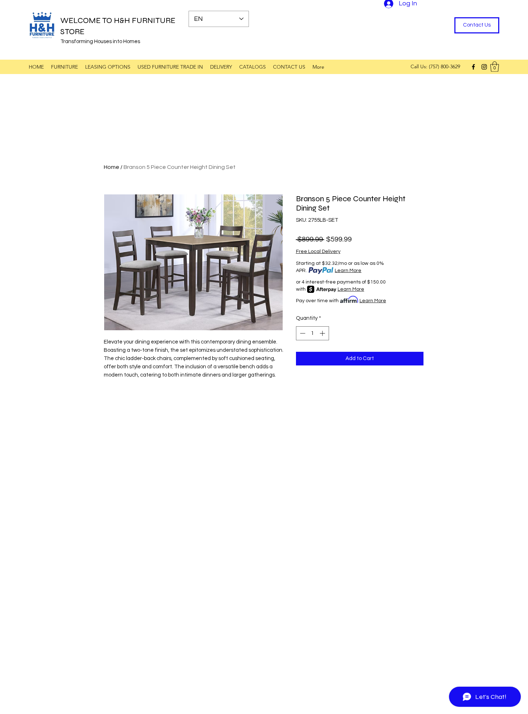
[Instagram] (484, 66)
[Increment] (323, 333)
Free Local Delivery (318, 251)
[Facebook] (473, 66)
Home (111, 167)
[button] (494, 66)
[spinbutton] (312, 333)
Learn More (348, 270)
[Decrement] (302, 333)
